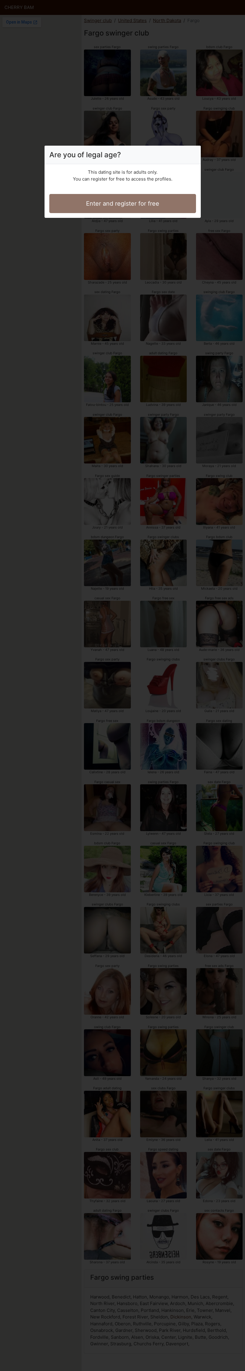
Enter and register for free (122, 203)
